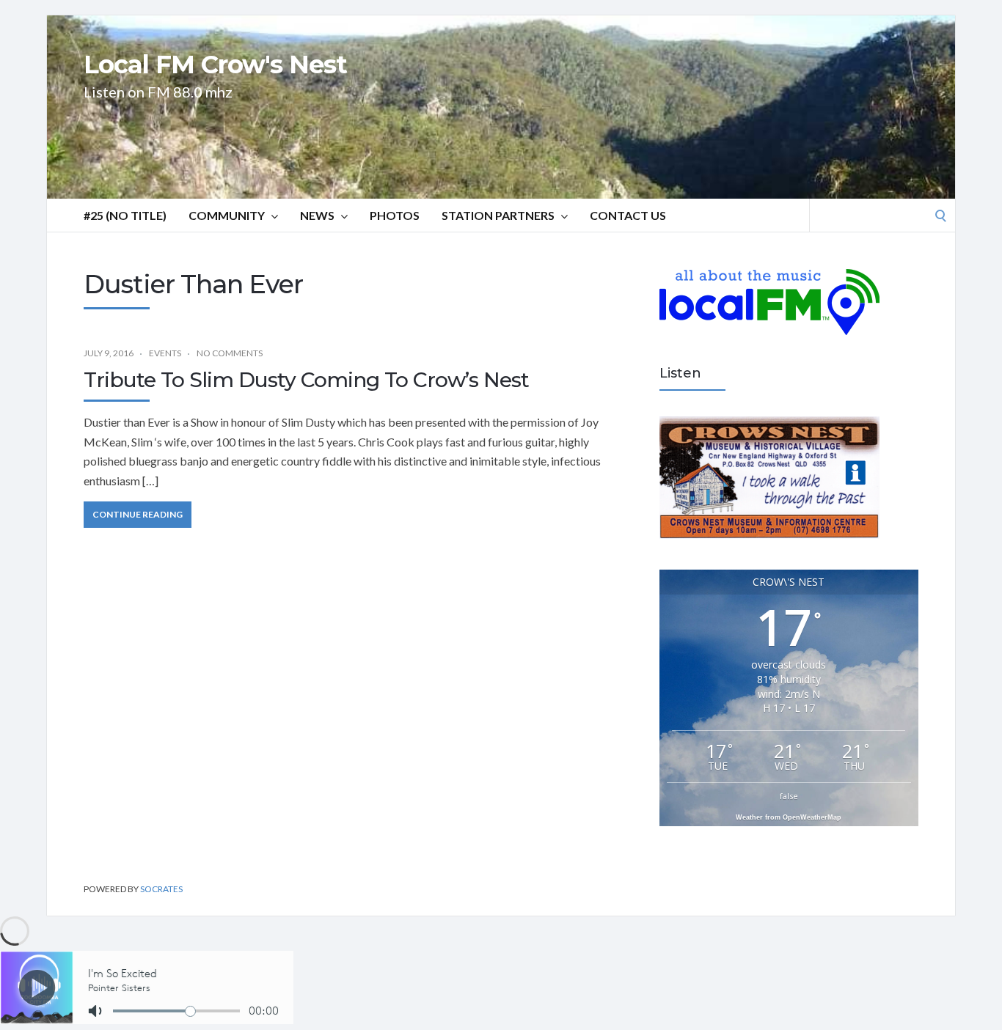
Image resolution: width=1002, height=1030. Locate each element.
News (317, 215)
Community (227, 215)
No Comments (230, 352)
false (789, 795)
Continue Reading (137, 514)
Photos (395, 215)
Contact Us (628, 215)
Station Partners (498, 215)
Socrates (161, 888)
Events (165, 352)
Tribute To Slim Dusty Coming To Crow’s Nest (306, 379)
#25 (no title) (125, 215)
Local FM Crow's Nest (215, 64)
